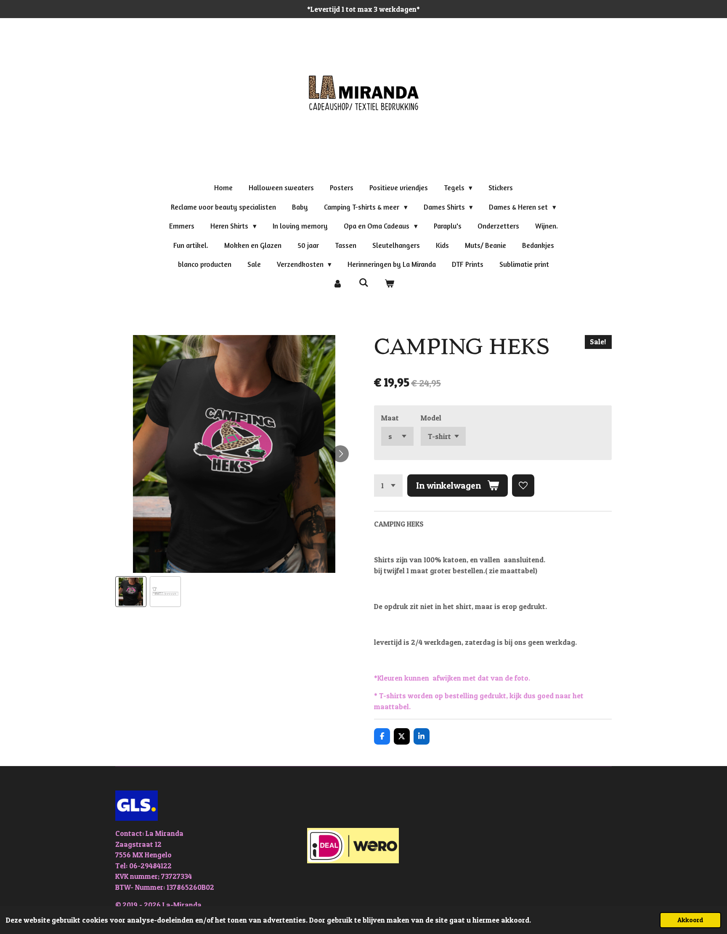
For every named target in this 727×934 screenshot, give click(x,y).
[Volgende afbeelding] (340, 453)
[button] (130, 591)
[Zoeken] (363, 282)
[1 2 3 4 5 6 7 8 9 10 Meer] (388, 485)
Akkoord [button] (690, 920)
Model (431, 417)
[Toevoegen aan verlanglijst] (523, 485)
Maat (390, 417)
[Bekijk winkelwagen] (390, 283)
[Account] (337, 283)
